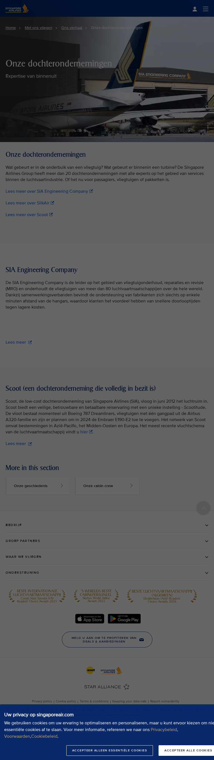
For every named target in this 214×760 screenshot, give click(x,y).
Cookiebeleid (44, 736)
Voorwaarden (17, 736)
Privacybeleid (164, 729)
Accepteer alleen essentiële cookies (109, 750)
